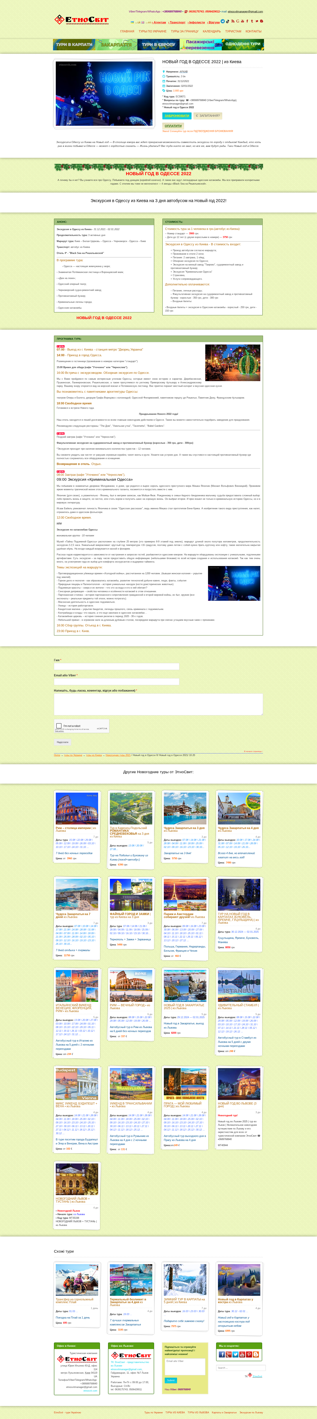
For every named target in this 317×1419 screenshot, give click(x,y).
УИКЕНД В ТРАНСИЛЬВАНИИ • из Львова (131, 1105)
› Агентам (159, 22)
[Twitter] (256, 21)
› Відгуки (213, 22)
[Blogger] (261, 21)
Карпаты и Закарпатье (224, 1412)
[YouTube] (242, 21)
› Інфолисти (196, 22)
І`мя (57, 660)
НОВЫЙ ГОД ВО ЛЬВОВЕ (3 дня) (237, 1105)
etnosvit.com (90, 1390)
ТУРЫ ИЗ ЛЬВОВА (198, 1412)
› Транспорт (176, 22)
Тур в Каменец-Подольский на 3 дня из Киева (129, 832)
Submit (171, 1380)
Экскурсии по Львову (251, 1412)
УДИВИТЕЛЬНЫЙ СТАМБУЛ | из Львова (238, 1007)
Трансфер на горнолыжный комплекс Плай (74, 1301)
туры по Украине (73, 755)
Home (57, 755)
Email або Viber (66, 675)
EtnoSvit (257, 1376)
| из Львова (76, 829)
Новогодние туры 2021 (118, 755)
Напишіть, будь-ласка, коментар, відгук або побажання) (95, 690)
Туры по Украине (153, 1412)
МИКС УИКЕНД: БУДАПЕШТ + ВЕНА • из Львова (76, 1105)
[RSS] (233, 21)
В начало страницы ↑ (253, 751)
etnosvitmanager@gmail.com (126, 1369)
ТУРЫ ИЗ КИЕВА (175, 1412)
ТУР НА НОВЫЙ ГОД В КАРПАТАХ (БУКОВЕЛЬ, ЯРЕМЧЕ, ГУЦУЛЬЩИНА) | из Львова (238, 918)
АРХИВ (184, 71)
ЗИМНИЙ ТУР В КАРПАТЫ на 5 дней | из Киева (184, 1301)
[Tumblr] (252, 21)
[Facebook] (247, 21)
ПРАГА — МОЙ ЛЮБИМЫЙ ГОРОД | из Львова (183, 1105)
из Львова (184, 829)
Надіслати (62, 742)
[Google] (237, 21)
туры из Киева (94, 755)
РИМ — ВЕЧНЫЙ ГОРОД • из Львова (130, 1007)
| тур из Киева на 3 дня (130, 916)
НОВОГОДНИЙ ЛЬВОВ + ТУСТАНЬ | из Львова (73, 1200)
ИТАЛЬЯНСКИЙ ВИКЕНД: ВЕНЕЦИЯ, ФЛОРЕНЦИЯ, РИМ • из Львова (74, 1008)
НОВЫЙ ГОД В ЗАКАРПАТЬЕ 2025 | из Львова (184, 1007)
